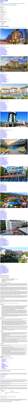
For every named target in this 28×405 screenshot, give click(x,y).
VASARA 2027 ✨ (6, 3)
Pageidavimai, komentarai (3, 21)
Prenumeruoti (2, 357)
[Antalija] (3, 8)
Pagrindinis (3, 23)
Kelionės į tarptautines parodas (5, 361)
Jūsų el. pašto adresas (2, 356)
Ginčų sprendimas (4, 365)
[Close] (0, 402)
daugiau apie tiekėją (2, 396)
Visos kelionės (1, 3)
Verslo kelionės (23, 3)
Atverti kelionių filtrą (2, 28)
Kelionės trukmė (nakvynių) (3, 12)
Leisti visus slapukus (9, 401)
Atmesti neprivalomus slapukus (4, 401)
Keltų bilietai (19, 3)
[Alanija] (3, 9)
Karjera (2, 363)
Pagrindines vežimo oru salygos (5, 366)
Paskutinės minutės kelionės (11, 3)
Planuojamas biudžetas (2, 14)
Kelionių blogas (3, 367)
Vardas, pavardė (2, 18)
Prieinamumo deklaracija (4, 368)
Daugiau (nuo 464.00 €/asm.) (3, 245)
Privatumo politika (4, 364)
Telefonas (1, 19)
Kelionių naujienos (4, 360)
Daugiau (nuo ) (3, 54)
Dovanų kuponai (16, 3)
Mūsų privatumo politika (3, 375)
